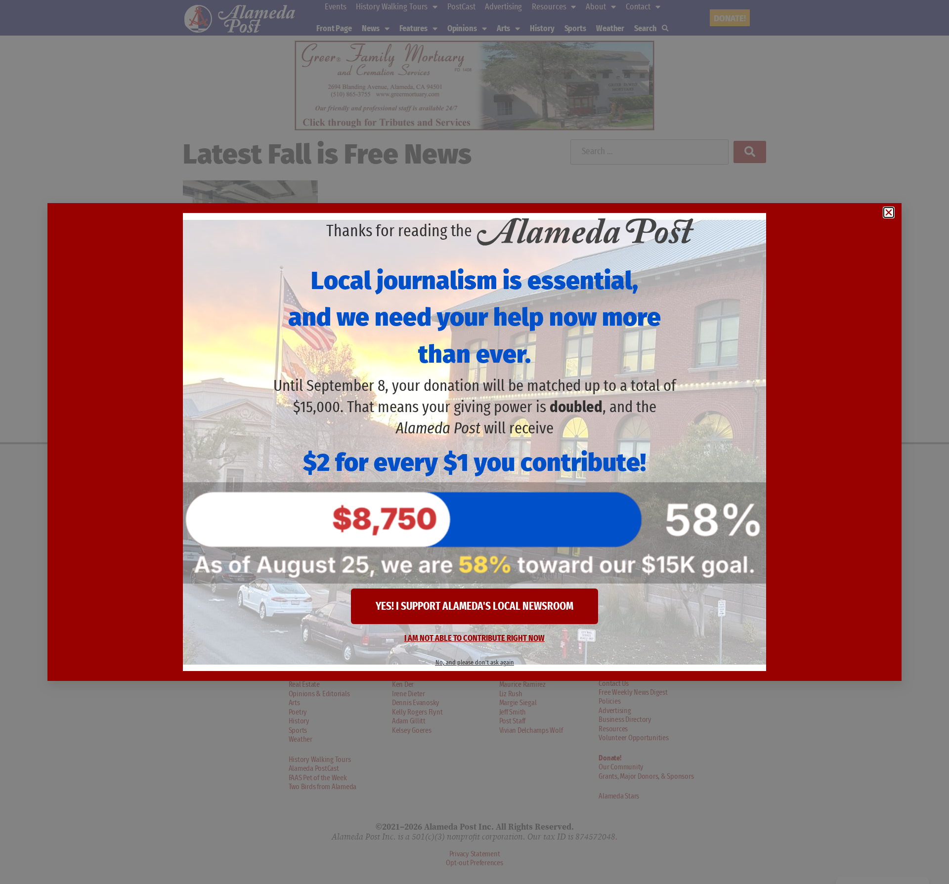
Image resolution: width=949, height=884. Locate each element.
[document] (474, 442)
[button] (888, 212)
